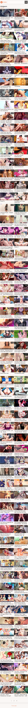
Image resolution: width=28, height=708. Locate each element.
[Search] (26, 2)
